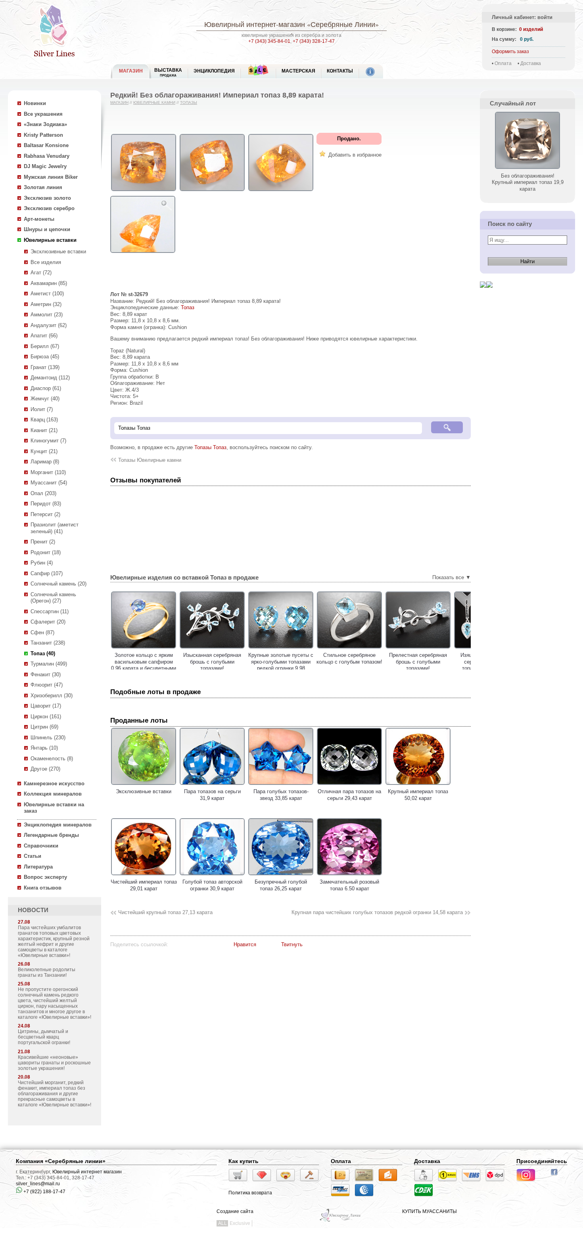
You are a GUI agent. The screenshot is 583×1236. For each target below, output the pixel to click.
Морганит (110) (48, 472)
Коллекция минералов (53, 794)
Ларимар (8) (45, 462)
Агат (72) (41, 273)
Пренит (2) (43, 542)
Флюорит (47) (47, 685)
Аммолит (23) (47, 315)
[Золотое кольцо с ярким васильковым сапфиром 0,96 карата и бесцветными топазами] (143, 649)
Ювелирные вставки (50, 240)
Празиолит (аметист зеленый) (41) (55, 528)
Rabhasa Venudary (46, 156)
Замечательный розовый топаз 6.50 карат (349, 885)
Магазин (119, 102)
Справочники (41, 846)
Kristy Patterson (43, 135)
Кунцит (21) (44, 451)
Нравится (245, 944)
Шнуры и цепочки (47, 229)
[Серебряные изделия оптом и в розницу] (340, 1221)
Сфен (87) (42, 632)
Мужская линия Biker (51, 177)
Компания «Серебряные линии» (60, 1161)
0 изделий (531, 29)
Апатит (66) (44, 336)
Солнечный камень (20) (58, 584)
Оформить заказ (510, 51)
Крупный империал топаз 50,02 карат (418, 794)
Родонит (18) (46, 552)
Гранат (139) (45, 367)
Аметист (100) (47, 294)
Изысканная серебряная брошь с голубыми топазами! (212, 661)
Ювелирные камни (154, 102)
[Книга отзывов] (483, 294)
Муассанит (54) (49, 483)
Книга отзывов (42, 888)
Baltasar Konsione (46, 145)
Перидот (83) (46, 504)
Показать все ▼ (451, 577)
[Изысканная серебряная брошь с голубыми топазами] (212, 649)
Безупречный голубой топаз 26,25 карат (281, 885)
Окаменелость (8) (52, 758)
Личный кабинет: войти (522, 17)
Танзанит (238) (48, 643)
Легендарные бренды (51, 835)
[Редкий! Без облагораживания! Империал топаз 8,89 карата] (143, 191)
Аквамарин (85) (49, 283)
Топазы (188, 102)
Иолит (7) (42, 409)
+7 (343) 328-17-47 (314, 41)
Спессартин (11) (50, 611)
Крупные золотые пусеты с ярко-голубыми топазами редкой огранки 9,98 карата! (280, 665)
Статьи (32, 856)
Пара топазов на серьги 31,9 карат (212, 794)
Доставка (530, 63)
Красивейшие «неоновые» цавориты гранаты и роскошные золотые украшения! (54, 1062)
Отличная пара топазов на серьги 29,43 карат (349, 794)
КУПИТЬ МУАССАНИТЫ (429, 1211)
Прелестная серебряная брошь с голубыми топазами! (418, 661)
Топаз (187, 307)
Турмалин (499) (49, 664)
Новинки (35, 103)
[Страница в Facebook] (556, 1176)
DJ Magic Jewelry (45, 166)
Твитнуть (292, 944)
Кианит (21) (44, 430)
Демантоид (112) (50, 378)
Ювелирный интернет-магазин (254, 24)
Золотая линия (43, 187)
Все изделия (46, 262)
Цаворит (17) (46, 706)
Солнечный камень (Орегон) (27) (53, 597)
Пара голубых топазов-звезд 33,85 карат (281, 794)
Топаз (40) (43, 653)
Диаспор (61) (46, 388)
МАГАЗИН (131, 71)
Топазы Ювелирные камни (149, 460)
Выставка (168, 72)
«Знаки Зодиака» (45, 124)
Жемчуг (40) (45, 399)
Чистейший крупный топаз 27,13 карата (165, 912)
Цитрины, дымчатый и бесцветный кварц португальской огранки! (44, 1037)
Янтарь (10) (44, 748)
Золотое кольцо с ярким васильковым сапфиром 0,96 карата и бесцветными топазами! (143, 665)
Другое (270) (45, 769)
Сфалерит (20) (48, 622)
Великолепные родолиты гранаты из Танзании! (46, 972)
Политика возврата (250, 1193)
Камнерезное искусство (54, 783)
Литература (38, 867)
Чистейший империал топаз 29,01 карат (144, 885)
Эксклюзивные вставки (58, 251)
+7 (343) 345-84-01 (269, 41)
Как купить (243, 1161)
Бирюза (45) (45, 357)
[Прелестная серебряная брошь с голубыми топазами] (418, 649)
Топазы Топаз (210, 447)
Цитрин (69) (44, 727)
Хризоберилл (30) (52, 695)
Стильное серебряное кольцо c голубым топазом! (349, 658)
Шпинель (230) (48, 737)
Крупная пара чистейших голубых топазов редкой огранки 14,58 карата (377, 912)
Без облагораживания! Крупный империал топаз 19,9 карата (528, 182)
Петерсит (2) (45, 514)
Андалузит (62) (49, 325)
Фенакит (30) (46, 674)
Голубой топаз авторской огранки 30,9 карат (212, 885)
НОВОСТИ (33, 910)
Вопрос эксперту (45, 877)
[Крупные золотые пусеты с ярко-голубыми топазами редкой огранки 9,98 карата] (280, 649)
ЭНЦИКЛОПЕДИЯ (214, 71)
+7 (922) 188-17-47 (43, 1191)
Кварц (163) (44, 420)
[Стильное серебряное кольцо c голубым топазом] (349, 649)
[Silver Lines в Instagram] (528, 1182)
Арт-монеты (39, 219)
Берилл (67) (45, 346)
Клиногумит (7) (48, 441)
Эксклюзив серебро (49, 208)
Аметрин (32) (46, 304)
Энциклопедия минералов (58, 825)
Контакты (340, 71)
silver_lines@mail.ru (38, 1183)
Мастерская (298, 71)
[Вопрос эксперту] (489, 294)
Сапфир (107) (47, 573)
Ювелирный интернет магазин (87, 1172)
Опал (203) (43, 493)
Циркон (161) (46, 716)
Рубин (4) (42, 563)
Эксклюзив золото (47, 198)
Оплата (503, 63)
